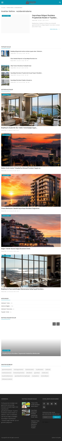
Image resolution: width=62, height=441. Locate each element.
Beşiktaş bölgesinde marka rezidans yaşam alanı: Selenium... (26, 51)
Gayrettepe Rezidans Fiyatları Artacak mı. (21, 80)
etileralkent (29, 372)
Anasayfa (3, 7)
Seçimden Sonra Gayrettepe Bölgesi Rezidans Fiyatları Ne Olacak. (23, 353)
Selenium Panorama (6, 309)
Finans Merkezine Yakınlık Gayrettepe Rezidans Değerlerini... (20, 208)
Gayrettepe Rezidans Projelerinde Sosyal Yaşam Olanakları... (26, 73)
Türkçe (46, 422)
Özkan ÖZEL (34, 20)
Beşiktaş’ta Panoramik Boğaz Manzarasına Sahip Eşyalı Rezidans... (22, 289)
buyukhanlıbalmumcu (7, 376)
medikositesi (45, 372)
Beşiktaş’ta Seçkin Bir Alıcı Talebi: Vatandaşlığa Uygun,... (19, 128)
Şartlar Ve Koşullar (56, 437)
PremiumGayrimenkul (18, 372)
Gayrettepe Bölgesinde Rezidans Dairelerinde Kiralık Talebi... (34, 414)
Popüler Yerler (5, 312)
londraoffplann (45, 376)
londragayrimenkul (18, 369)
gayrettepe (37, 372)
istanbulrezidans (29, 369)
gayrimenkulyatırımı (7, 369)
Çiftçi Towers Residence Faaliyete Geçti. (21, 65)
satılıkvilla (47, 369)
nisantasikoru (35, 376)
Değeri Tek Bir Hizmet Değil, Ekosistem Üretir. (15, 249)
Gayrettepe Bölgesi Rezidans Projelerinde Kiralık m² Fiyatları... (45, 16)
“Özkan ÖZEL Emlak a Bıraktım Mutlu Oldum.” (35, 404)
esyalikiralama (39, 369)
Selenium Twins (5, 303)
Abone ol (56, 417)
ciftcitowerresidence (7, 379)
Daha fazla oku (54, 29)
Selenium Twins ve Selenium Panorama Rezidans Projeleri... (35, 424)
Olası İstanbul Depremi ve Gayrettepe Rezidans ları (23, 58)
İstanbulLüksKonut (6, 372)
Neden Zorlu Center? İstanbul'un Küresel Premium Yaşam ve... (21, 168)
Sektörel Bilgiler (5, 306)
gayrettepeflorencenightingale (22, 376)
